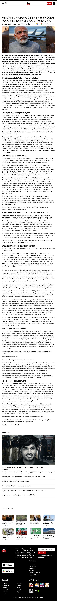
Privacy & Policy (34, 574)
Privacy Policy (41, 557)
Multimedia (19, 583)
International (6, 585)
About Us (32, 568)
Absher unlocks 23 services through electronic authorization (34, 537)
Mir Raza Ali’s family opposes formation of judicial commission (22, 467)
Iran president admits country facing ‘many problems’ (21, 537)
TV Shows (19, 585)
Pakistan (5, 583)
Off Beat (19, 589)
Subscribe (42, 553)
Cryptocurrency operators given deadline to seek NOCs (18, 495)
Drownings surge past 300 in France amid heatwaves (48, 523)
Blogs (18, 592)
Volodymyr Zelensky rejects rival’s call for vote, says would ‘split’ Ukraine (23, 477)
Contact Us (33, 566)
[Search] (5, 3)
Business (5, 587)
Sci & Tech (5, 589)
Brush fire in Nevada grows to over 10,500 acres (48, 537)
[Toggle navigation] (3, 3)
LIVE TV (49, 3)
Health (4, 594)
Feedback (32, 564)
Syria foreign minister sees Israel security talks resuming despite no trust (24, 490)
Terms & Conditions (35, 572)
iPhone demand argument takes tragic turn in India (17, 486)
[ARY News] (28, 3)
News (6, 432)
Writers (32, 570)
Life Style (5, 592)
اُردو (54, 3)
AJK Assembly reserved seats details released (16, 481)
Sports (18, 587)
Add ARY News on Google (48, 24)
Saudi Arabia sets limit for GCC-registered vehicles (7, 537)
